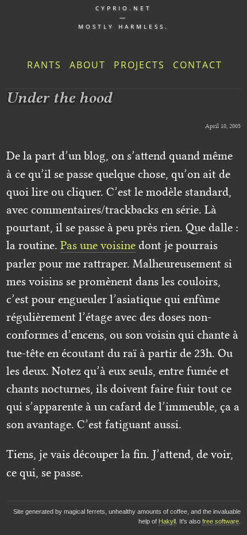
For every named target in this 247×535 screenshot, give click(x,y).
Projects (139, 65)
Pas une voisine (98, 245)
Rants (44, 65)
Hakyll (167, 521)
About (88, 65)
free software (220, 521)
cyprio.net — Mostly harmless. (123, 17)
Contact (197, 65)
